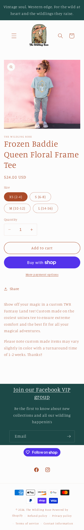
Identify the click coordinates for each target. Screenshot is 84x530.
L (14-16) (45, 208)
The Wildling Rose (39, 509)
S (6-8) (40, 197)
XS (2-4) (15, 197)
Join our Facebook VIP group (42, 393)
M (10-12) (17, 208)
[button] (14, 35)
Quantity (11, 219)
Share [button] (14, 289)
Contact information (58, 523)
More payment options (42, 274)
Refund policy (37, 515)
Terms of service (27, 523)
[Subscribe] (68, 436)
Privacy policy (62, 515)
